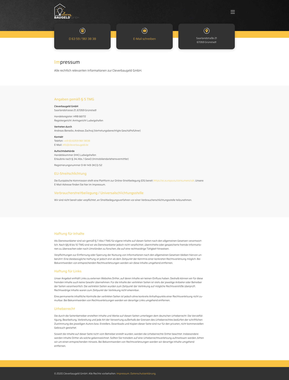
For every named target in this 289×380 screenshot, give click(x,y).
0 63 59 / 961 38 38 (82, 38)
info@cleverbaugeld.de (75, 145)
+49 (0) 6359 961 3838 (77, 141)
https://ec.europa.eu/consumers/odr (174, 181)
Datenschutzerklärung (143, 373)
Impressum (123, 373)
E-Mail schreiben (144, 38)
